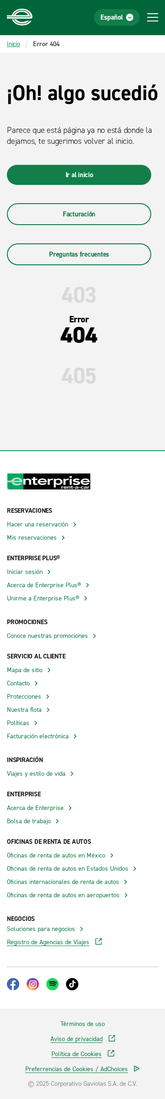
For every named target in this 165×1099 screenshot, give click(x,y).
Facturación (79, 214)
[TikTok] (72, 984)
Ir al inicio (79, 174)
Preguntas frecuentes (79, 254)
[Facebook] (13, 984)
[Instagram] (33, 984)
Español (111, 17)
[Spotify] (52, 984)
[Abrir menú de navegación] (152, 17)
